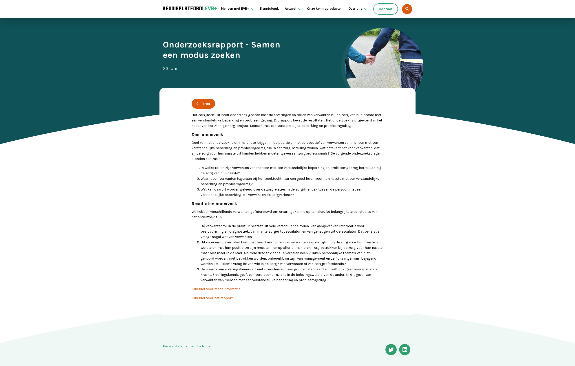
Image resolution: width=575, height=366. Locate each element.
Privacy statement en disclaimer (187, 346)
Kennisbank (269, 9)
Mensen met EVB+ (235, 9)
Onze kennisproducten (325, 9)
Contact (386, 9)
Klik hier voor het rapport (212, 298)
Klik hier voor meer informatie (216, 289)
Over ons (355, 9)
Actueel (290, 9)
